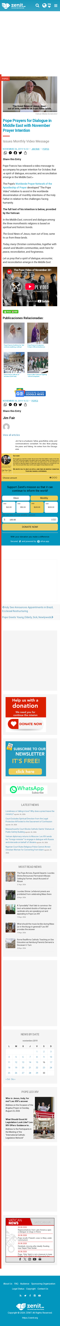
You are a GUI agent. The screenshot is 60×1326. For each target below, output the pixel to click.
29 (37, 1073)
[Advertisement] (30, 43)
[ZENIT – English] (17, 5)
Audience (24, 1283)
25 (9, 1073)
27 (23, 1073)
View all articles (11, 434)
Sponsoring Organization (43, 1283)
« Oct (8, 1079)
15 (37, 1062)
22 (37, 1067)
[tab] (18, 1221)
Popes (5, 79)
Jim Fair (36, 149)
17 (51, 1062)
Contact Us (43, 1288)
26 (16, 1073)
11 (9, 1062)
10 (51, 1057)
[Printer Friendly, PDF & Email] (10, 311)
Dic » (13, 1079)
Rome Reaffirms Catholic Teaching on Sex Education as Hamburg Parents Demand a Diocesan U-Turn (35, 942)
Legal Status (18, 1288)
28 (30, 1073)
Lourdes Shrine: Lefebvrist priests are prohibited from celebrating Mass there (34, 892)
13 (23, 1062)
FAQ (16, 1283)
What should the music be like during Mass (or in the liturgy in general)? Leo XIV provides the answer (35, 926)
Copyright (31, 1288)
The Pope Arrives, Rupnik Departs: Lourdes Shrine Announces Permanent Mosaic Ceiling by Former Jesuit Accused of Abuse (35, 877)
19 (16, 1067)
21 (30, 1067)
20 (23, 1067)
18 (9, 1067)
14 (30, 1062)
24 (51, 1067)
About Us (7, 1283)
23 (44, 1067)
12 (16, 1062)
